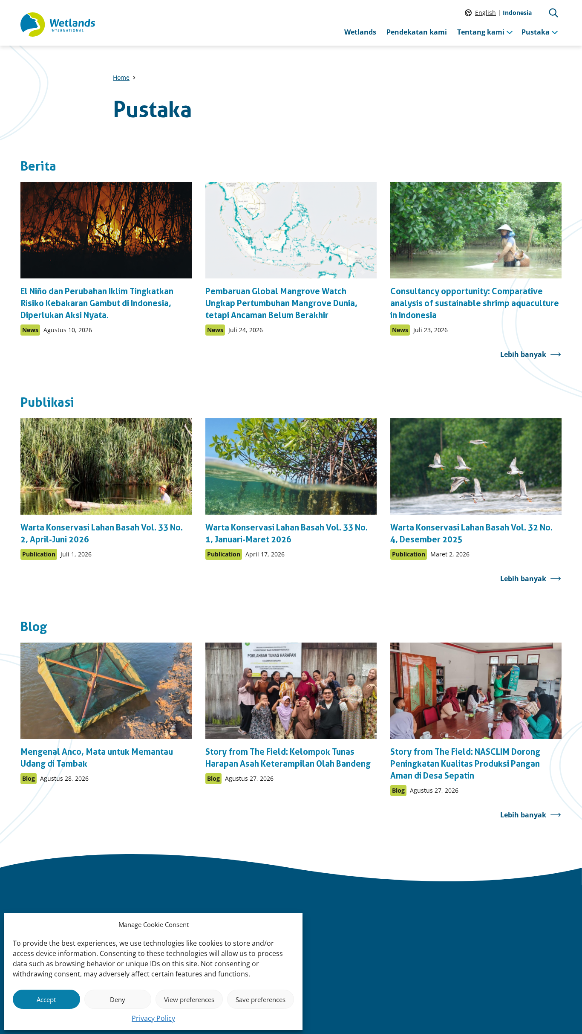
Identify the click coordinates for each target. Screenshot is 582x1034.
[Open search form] (553, 12)
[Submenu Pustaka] (554, 32)
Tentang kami (480, 32)
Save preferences (260, 999)
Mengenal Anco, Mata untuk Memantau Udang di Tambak (96, 758)
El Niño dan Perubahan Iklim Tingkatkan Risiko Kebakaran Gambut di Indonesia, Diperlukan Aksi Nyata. (96, 303)
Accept (46, 999)
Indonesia (517, 13)
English (485, 13)
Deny (117, 999)
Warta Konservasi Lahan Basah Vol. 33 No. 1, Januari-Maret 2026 (286, 533)
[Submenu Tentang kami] (509, 32)
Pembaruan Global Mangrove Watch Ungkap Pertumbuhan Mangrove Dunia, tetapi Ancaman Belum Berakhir (281, 303)
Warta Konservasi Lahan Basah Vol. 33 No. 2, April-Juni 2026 (101, 533)
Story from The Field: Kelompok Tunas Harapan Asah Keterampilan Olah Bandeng (288, 758)
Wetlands (360, 32)
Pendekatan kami (416, 32)
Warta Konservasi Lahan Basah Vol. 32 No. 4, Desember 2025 (471, 533)
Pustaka (535, 32)
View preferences (189, 999)
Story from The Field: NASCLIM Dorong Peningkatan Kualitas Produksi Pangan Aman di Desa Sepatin (465, 764)
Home (121, 77)
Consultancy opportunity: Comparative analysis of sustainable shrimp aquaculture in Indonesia (474, 303)
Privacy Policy (153, 1018)
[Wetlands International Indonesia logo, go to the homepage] (57, 24)
